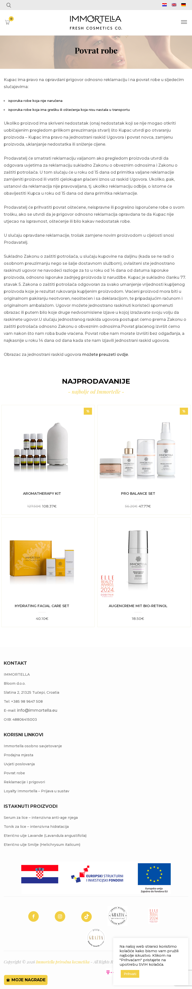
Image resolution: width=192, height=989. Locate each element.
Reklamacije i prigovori (24, 782)
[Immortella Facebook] (33, 916)
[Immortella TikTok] (86, 916)
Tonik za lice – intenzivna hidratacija (36, 826)
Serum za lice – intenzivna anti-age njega (41, 817)
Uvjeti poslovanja (19, 764)
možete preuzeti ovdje (105, 354)
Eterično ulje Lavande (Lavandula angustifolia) (45, 835)
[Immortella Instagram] (60, 916)
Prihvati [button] (130, 974)
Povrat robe (14, 773)
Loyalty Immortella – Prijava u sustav (36, 791)
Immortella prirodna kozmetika (63, 961)
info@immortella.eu (37, 710)
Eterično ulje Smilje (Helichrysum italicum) (42, 844)
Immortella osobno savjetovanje (33, 746)
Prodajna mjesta (18, 755)
